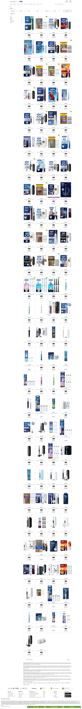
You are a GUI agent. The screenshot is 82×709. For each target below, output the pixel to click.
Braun (24, 682)
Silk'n (46, 682)
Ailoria (43, 682)
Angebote (44, 692)
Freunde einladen (10, 693)
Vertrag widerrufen (32, 696)
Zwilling (28, 684)
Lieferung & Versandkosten (33, 692)
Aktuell (55, 692)
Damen (11, 18)
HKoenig (24, 684)
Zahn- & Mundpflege (29, 682)
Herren (11, 19)
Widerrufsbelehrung (22, 693)
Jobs (8, 697)
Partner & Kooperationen (11, 696)
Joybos (53, 682)
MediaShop (39, 682)
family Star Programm (11, 692)
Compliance (20, 696)
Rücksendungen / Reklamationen (34, 693)
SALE (11, 22)
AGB (19, 692)
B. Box (60, 682)
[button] (70, 1)
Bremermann (49, 682)
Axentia (62, 682)
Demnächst (55, 693)
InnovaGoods (35, 682)
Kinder (11, 17)
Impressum (20, 697)
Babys (44, 693)
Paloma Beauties (67, 682)
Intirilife (56, 682)
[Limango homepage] (13, 1)
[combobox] (63, 4)
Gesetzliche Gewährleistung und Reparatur (35, 697)
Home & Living (12, 21)
